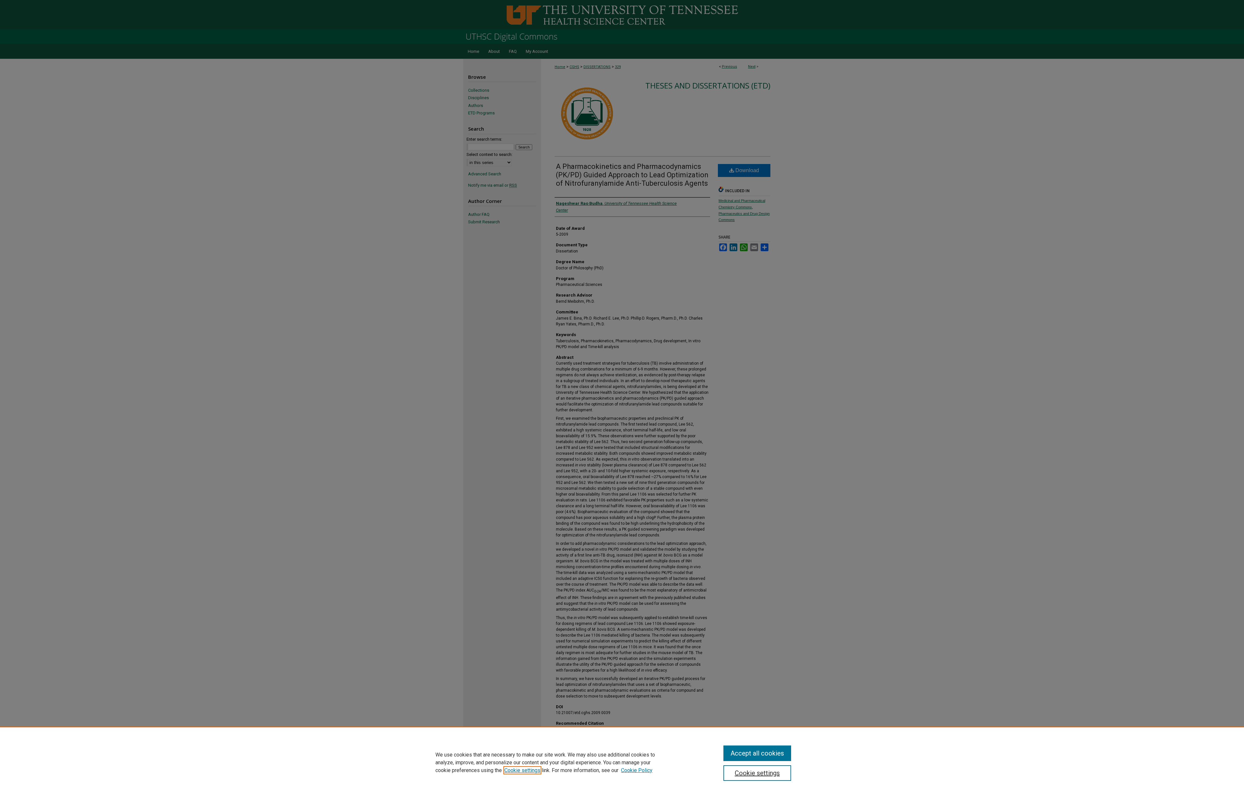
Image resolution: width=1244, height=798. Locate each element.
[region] (622, 762)
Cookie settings (522, 770)
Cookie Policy (636, 770)
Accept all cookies (757, 753)
